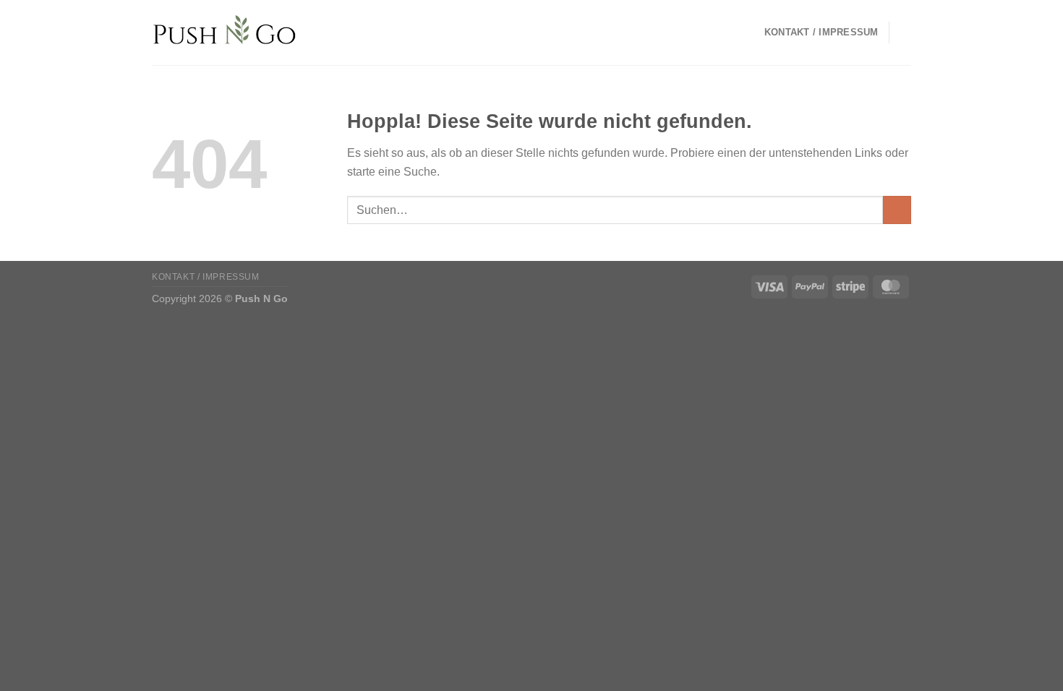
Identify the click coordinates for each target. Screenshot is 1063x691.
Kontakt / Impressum (821, 32)
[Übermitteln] (897, 210)
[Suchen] (905, 32)
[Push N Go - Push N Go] (224, 32)
